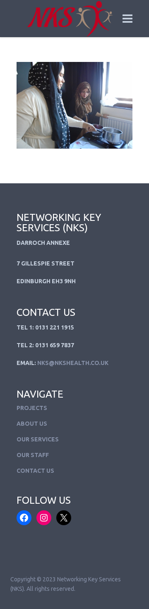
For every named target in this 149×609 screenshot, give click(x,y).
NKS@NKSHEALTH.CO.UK (72, 363)
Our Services (38, 439)
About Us (32, 423)
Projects (32, 408)
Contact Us (35, 470)
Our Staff (33, 455)
